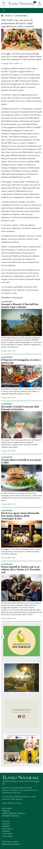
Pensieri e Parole (10, 816)
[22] (21, 4)
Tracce (8, 16)
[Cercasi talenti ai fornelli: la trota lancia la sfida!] (21, 478)
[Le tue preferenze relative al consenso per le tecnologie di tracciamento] (2, 637)
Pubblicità (6, 826)
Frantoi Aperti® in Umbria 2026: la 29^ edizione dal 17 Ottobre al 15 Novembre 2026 (20, 569)
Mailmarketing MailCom (11, 844)
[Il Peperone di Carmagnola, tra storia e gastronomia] (21, 376)
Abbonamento (7, 829)
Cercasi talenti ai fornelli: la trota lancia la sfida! (21, 461)
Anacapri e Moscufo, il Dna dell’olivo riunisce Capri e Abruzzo (20, 305)
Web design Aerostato (10, 841)
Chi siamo (6, 821)
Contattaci (6, 824)
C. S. (20, 63)
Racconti (6, 808)
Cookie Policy (7, 836)
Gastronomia (20, 16)
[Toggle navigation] (3, 10)
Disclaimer (6, 831)
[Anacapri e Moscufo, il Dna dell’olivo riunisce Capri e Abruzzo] (21, 323)
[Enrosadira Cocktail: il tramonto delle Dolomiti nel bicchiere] (21, 425)
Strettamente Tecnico (13, 813)
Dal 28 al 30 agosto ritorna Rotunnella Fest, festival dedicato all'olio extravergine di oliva (20, 516)
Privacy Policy (7, 834)
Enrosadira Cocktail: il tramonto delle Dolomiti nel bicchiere (20, 408)
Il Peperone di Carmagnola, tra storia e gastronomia (21, 361)
